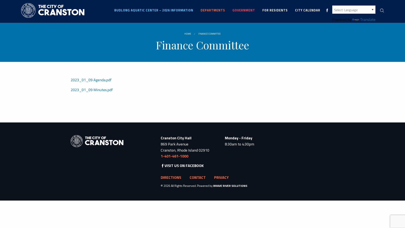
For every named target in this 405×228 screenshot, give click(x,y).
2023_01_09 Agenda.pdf (91, 80)
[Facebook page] (327, 10)
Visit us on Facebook (184, 165)
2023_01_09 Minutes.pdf (92, 90)
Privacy (221, 177)
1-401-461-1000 (174, 156)
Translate (367, 19)
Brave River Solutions (230, 185)
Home (187, 33)
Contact (198, 177)
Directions (171, 177)
